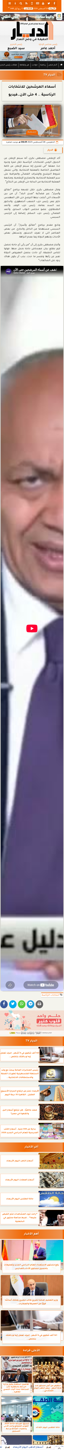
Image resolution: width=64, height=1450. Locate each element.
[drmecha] (32, 69)
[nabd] (32, 3)
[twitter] (48, 3)
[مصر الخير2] (32, 1022)
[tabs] (9, 3)
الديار (50, 150)
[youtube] (43, 3)
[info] (15, 3)
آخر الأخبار (31, 1147)
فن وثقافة (24, 65)
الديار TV (49, 75)
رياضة (43, 65)
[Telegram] (30, 1004)
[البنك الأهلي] (32, 17)
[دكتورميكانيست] (32, 56)
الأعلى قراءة (31, 1350)
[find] (20, 3)
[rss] (26, 3)
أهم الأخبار (31, 1234)
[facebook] (54, 3)
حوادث (35, 65)
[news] (37, 3)
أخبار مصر (53, 65)
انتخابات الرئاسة (51, 995)
